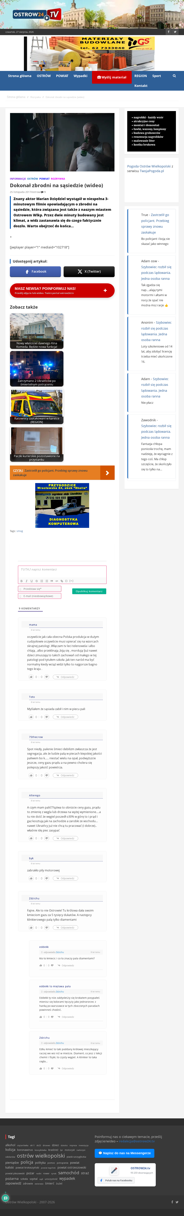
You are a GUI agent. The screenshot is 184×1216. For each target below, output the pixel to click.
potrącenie (62, 1162)
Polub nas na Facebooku (118, 1180)
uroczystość (51, 1179)
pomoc (51, 1162)
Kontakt (141, 85)
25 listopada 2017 (20, 192)
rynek (53, 1173)
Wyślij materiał (113, 77)
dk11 (32, 1145)
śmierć (49, 1183)
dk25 (38, 1145)
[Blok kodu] (56, 581)
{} (66, 580)
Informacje (18, 178)
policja (27, 1162)
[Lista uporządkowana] (41, 581)
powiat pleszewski (15, 1173)
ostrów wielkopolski (41, 1155)
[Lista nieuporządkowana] (46, 581)
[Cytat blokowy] (51, 581)
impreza (73, 1145)
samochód (68, 1173)
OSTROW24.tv (140, 1168)
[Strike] (36, 581)
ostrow (36, 192)
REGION (140, 76)
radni (38, 1173)
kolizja (10, 1149)
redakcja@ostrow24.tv (137, 1141)
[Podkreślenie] (31, 581)
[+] (71, 580)
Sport (156, 76)
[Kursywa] (26, 581)
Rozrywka (58, 178)
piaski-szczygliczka (76, 1156)
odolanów (10, 1156)
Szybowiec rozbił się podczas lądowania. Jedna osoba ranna (156, 273)
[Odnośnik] (61, 581)
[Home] (16, 97)
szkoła (24, 1179)
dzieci (55, 1145)
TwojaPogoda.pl (152, 171)
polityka (40, 1163)
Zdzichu (60, 952)
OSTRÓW (44, 76)
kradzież (53, 1150)
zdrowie (28, 1183)
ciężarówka (22, 1145)
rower (46, 1173)
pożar (30, 1173)
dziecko (64, 1145)
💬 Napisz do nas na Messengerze (124, 1153)
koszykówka (41, 1150)
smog (20, 531)
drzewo (46, 1145)
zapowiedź (13, 1183)
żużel (59, 1183)
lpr (61, 1150)
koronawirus (25, 1150)
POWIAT (62, 76)
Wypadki (81, 76)
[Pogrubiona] (21, 581)
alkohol (10, 1145)
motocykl (70, 1150)
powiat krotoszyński (27, 1167)
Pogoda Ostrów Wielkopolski (149, 166)
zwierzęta (39, 1183)
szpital (34, 1179)
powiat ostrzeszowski (72, 1167)
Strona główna (19, 76)
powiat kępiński (48, 1167)
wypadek (67, 1178)
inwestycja (83, 1145)
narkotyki (81, 1150)
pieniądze (12, 1162)
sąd (41, 1179)
